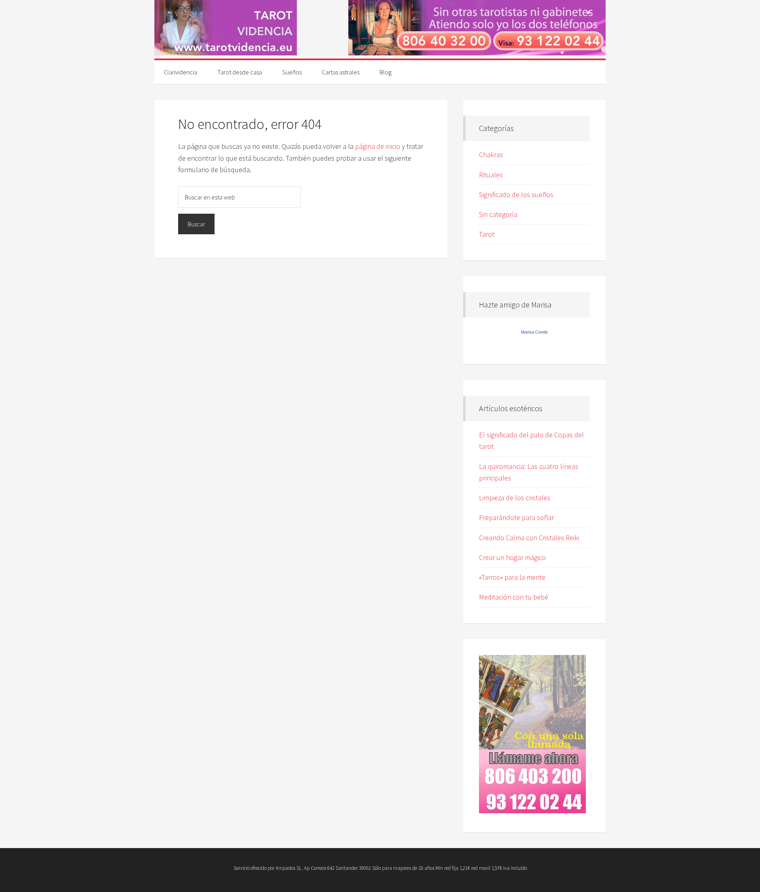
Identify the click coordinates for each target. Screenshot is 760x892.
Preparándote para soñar (516, 517)
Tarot (486, 234)
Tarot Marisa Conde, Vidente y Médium (225, 27)
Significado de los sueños (516, 194)
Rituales (491, 174)
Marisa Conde (534, 332)
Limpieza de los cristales (514, 497)
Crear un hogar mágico (512, 557)
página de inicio (377, 146)
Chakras (491, 154)
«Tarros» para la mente (512, 577)
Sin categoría (498, 214)
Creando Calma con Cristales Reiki (529, 537)
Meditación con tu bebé (513, 597)
